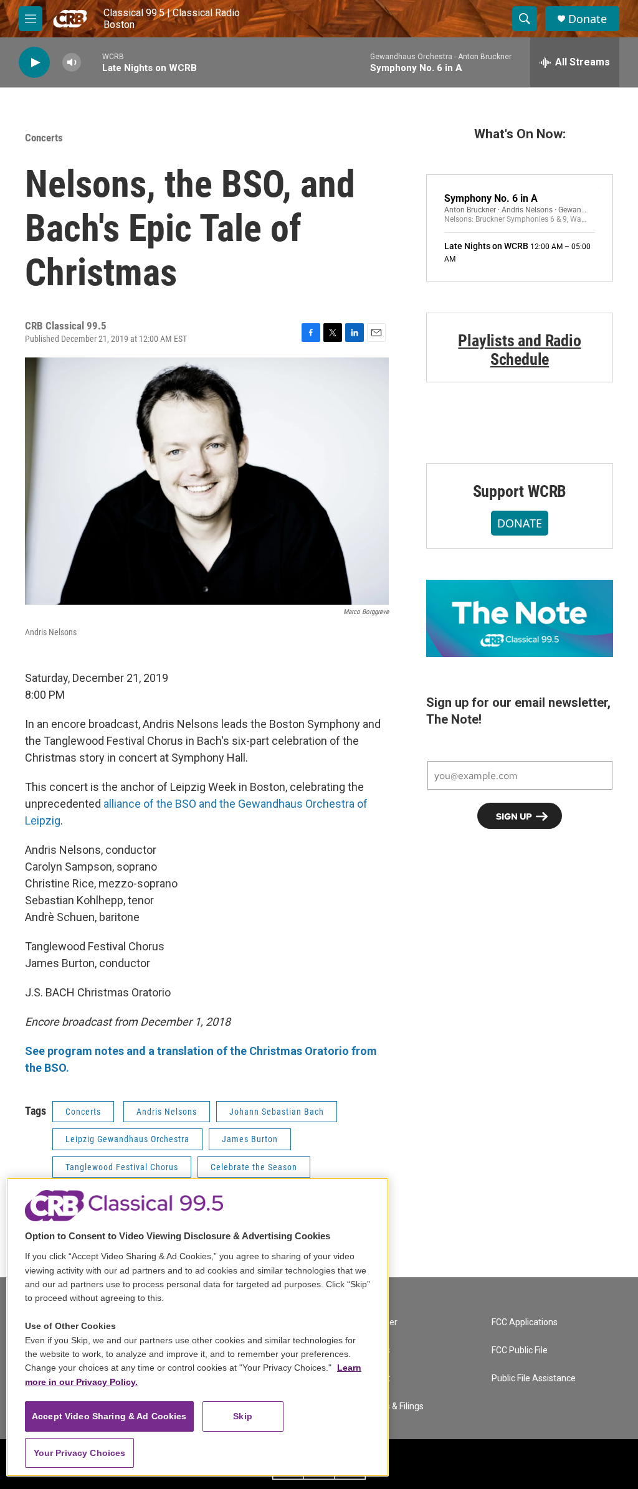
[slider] (91, 62)
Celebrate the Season (254, 1167)
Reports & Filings (391, 1406)
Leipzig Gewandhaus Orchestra (127, 1139)
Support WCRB (520, 491)
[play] (34, 62)
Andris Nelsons (166, 1112)
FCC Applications (525, 1322)
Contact (374, 1378)
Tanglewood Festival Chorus (121, 1167)
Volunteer (378, 1322)
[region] (197, 1327)
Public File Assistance (534, 1378)
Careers (374, 1350)
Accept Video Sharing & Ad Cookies (109, 1416)
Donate (587, 19)
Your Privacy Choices (80, 1453)
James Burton (250, 1139)
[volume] (71, 63)
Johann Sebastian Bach (276, 1112)
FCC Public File (520, 1350)
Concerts (44, 137)
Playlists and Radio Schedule (519, 350)
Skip (242, 1416)
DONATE (519, 523)
